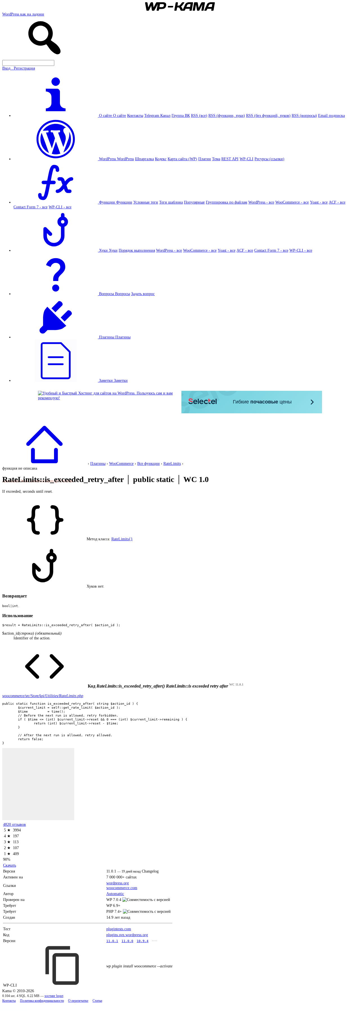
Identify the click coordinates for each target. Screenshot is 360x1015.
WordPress (125, 159)
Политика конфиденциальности (42, 1001)
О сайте (119, 115)
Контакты (135, 115)
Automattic (115, 893)
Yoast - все (319, 202)
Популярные (194, 202)
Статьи (97, 1001)
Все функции (148, 463)
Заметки (121, 380)
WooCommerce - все (292, 202)
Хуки (113, 250)
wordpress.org (117, 883)
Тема (216, 159)
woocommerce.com (121, 887)
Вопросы (122, 293)
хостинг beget (53, 996)
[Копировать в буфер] (63, 965)
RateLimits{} (122, 539)
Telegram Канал (157, 115)
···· (155, 940)
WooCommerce (121, 463)
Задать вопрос (143, 293)
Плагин (204, 159)
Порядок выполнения (137, 250)
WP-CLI (246, 159)
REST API (229, 159)
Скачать (9, 865)
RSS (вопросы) (304, 115)
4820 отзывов (14, 824)
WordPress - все (261, 202)
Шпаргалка (144, 159)
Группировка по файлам (226, 202)
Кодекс (160, 159)
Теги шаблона (171, 202)
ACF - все (337, 202)
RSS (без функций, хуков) (268, 115)
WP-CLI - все (60, 207)
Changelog (150, 871)
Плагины (122, 337)
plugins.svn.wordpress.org (127, 935)
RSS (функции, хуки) (226, 115)
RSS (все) (199, 115)
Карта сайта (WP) (182, 159)
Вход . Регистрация (18, 68)
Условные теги (145, 202)
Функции (124, 202)
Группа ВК (181, 115)
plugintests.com (118, 929)
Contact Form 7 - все (31, 207)
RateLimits (172, 463)
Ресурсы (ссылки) (269, 159)
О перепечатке (78, 1001)
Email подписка (331, 115)
